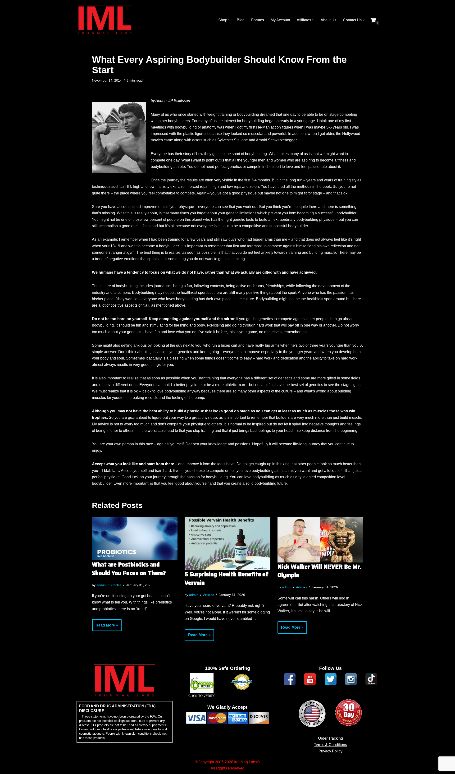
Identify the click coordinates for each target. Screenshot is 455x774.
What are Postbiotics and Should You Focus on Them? (129, 569)
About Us (328, 20)
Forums (257, 20)
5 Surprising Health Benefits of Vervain (226, 578)
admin (101, 585)
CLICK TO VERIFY (201, 696)
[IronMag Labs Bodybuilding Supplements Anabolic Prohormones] (105, 20)
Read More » (105, 627)
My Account (280, 20)
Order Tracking (330, 738)
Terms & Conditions (330, 745)
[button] (229, 20)
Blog (241, 20)
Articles (115, 585)
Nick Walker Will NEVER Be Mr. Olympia (320, 571)
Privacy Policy (330, 751)
